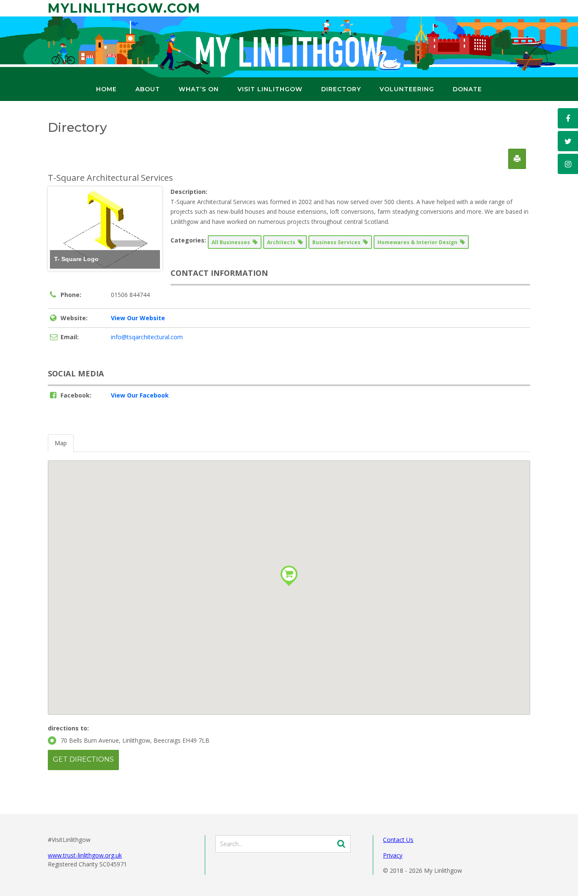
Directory (341, 89)
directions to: (68, 728)
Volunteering (407, 89)
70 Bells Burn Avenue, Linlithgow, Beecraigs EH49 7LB (135, 740)
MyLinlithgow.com (124, 8)
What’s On (199, 89)
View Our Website (138, 318)
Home (106, 89)
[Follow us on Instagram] (568, 164)
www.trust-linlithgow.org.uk (85, 855)
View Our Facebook (140, 395)
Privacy (392, 855)
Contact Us (398, 840)
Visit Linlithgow (270, 89)
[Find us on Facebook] (568, 118)
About (147, 89)
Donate (467, 89)
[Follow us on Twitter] (568, 141)
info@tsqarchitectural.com (147, 337)
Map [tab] (61, 443)
